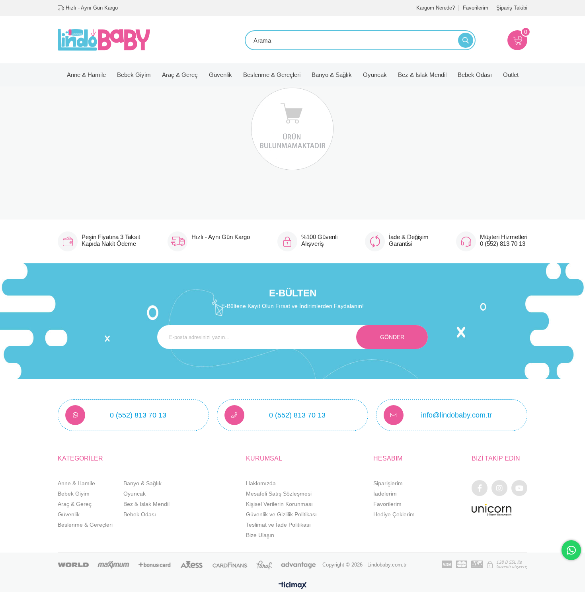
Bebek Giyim (134, 74)
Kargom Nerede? (435, 8)
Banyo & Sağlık (332, 74)
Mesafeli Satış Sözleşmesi (279, 493)
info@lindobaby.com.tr (456, 415)
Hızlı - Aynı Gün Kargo (91, 8)
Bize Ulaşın (260, 535)
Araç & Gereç (180, 74)
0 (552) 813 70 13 (138, 415)
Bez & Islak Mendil (422, 74)
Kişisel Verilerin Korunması (279, 504)
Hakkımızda (261, 483)
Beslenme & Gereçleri (271, 74)
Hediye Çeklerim (394, 514)
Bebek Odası (475, 74)
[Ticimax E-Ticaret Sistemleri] (293, 586)
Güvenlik (220, 74)
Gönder (392, 337)
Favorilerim (475, 8)
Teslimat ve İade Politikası (278, 524)
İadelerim (385, 493)
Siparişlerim (388, 483)
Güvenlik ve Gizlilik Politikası (281, 514)
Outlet (511, 74)
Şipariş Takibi (511, 8)
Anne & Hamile (86, 74)
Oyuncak (375, 74)
